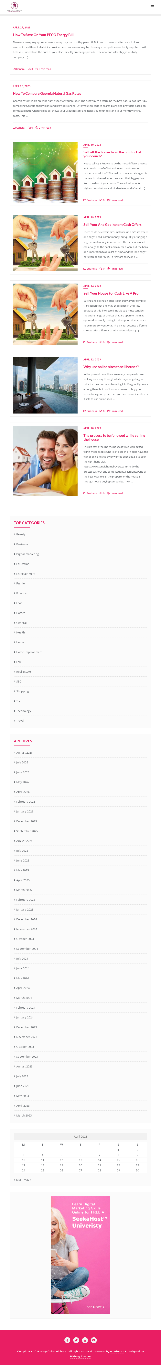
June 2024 (22, 968)
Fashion (21, 583)
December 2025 (26, 821)
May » (27, 1179)
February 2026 (25, 801)
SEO (19, 681)
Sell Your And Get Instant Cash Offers (112, 224)
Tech (19, 701)
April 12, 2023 (92, 359)
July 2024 (22, 958)
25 (42, 1170)
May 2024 (22, 978)
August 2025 (24, 841)
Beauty (20, 534)
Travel (20, 720)
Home (20, 642)
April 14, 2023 (92, 286)
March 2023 (24, 1115)
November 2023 (26, 1037)
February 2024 (25, 1007)
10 (23, 1160)
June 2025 (22, 860)
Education (22, 564)
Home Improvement (29, 652)
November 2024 (26, 929)
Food (19, 603)
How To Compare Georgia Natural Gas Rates (47, 93)
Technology (23, 711)
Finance (21, 593)
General (20, 69)
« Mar (17, 1179)
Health (20, 632)
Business (91, 200)
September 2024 (27, 948)
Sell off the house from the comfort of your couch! (112, 154)
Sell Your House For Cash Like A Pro (110, 293)
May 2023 (22, 1096)
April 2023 (23, 1105)
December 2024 (26, 919)
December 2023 (26, 1027)
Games (20, 613)
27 (80, 1170)
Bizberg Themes (80, 1356)
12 (61, 1160)
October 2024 (25, 939)
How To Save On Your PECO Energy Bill (43, 34)
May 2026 (22, 782)
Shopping (22, 691)
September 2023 (27, 1056)
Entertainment (25, 574)
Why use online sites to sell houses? (111, 366)
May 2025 (22, 870)
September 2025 (27, 831)
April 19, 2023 (92, 145)
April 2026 (23, 792)
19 (61, 1165)
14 (99, 1160)
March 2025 (24, 890)
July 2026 (22, 762)
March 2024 (24, 998)
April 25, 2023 (21, 86)
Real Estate (23, 671)
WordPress (117, 1351)
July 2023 (22, 1076)
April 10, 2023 (92, 428)
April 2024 (23, 988)
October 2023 (25, 1047)
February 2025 (25, 899)
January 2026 (24, 811)
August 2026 (24, 752)
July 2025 (22, 850)
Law (18, 662)
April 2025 (23, 880)
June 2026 (22, 772)
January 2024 (24, 1017)
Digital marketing (27, 554)
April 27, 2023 (21, 27)
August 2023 (24, 1066)
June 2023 (22, 1086)
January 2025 (24, 909)
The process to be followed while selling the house (114, 437)
